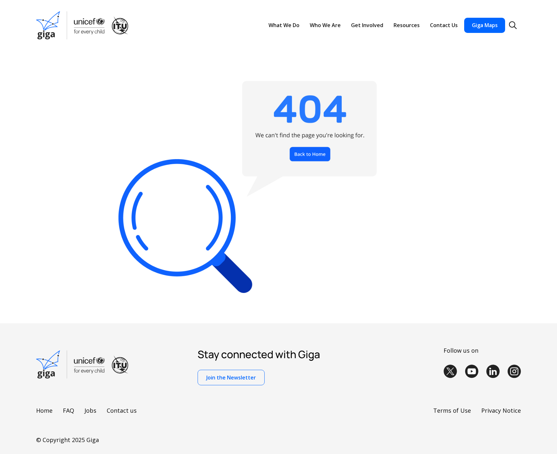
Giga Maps (485, 25)
